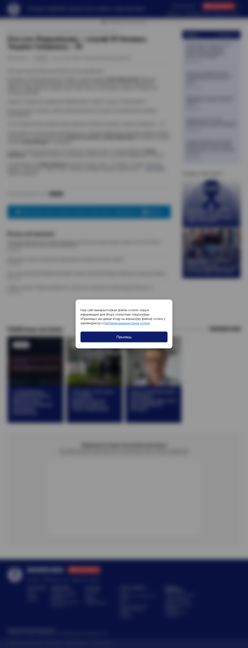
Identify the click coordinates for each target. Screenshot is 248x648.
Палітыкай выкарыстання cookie (126, 323)
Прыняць (124, 337)
